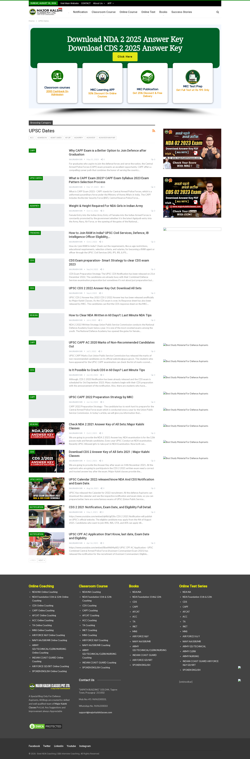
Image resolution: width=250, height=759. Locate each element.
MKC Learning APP (102, 89)
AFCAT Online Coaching (44, 615)
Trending (35, 233)
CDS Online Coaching (42, 605)
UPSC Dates (36, 178)
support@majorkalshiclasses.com (95, 712)
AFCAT (68, 138)
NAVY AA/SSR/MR (141, 641)
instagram (85, 746)
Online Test (148, 12)
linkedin (58, 746)
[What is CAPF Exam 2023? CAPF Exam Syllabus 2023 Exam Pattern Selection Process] (46, 187)
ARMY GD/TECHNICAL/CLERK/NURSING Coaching (99, 654)
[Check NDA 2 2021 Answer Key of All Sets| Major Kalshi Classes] (46, 433)
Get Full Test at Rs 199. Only (192, 90)
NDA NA (187, 592)
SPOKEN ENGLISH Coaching (96, 667)
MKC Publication (147, 89)
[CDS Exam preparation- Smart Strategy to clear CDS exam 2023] (46, 269)
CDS (32, 260)
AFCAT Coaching (90, 615)
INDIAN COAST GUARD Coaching (99, 662)
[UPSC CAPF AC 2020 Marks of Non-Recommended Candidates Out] (46, 351)
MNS (134, 631)
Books (163, 12)
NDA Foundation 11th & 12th (197, 596)
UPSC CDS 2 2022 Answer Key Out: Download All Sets (105, 288)
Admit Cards (56, 138)
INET (134, 626)
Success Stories (181, 12)
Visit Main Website (69, 3)
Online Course (128, 12)
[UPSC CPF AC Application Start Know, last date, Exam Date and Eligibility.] (46, 543)
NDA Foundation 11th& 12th (146, 596)
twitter (47, 746)
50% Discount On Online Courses (102, 95)
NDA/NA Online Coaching (44, 592)
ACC (32, 138)
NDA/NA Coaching (91, 592)
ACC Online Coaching (42, 620)
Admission (42, 138)
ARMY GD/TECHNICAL (194, 646)
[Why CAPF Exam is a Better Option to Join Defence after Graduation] (46, 160)
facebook (34, 746)
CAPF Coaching (90, 610)
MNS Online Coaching (43, 630)
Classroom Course (103, 12)
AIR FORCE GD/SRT (142, 660)
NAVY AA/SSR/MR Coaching (96, 645)
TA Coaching (88, 625)
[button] (125, 66)
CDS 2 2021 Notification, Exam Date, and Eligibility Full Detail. (110, 507)
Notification (80, 12)
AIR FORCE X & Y (191, 636)
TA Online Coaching (42, 625)
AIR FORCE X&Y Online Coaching (48, 635)
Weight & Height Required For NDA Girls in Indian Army (106, 206)
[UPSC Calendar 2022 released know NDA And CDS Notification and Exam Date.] (46, 488)
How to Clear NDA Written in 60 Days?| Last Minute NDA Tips (110, 315)
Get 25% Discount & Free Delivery (147, 95)
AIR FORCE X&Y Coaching (95, 640)
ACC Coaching (89, 620)
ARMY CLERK (189, 651)
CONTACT (86, 3)
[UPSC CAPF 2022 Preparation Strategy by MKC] (46, 406)
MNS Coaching (89, 635)
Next (41, 560)
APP (109, 3)
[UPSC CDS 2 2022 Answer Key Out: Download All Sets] (46, 297)
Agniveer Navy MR (107, 138)
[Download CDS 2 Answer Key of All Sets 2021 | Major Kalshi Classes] (46, 461)
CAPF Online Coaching (43, 610)
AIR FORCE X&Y (140, 636)
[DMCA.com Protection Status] (46, 726)
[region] (125, 71)
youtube (71, 746)
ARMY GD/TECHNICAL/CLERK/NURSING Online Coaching (49, 649)
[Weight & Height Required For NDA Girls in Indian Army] (46, 215)
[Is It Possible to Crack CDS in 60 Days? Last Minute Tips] (46, 379)
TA (133, 621)
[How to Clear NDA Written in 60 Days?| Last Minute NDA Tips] (46, 324)
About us (98, 3)
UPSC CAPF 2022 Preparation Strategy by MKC (101, 397)
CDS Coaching (89, 605)
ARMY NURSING (191, 656)
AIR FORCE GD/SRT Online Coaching (50, 666)
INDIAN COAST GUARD (144, 655)
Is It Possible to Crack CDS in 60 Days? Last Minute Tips (107, 370)
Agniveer (91, 138)
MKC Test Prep (192, 86)
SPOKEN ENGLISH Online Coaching (49, 671)
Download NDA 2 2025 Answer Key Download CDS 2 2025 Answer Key (125, 43)
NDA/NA (34, 315)
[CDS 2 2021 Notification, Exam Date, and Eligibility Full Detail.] (46, 516)
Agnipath (78, 138)
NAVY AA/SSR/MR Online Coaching (49, 640)
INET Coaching (89, 630)
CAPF (32, 150)
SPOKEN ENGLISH (141, 665)
